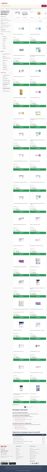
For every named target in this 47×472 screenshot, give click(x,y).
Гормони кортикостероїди (5, 25)
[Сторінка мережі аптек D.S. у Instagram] (33, 463)
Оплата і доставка (32, 456)
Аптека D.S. (2, 9)
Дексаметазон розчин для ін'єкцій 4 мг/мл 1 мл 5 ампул (23, 419)
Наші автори (18, 454)
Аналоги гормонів (4, 18)
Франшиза (17, 451)
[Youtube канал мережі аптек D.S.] (34, 463)
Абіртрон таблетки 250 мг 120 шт (20, 427)
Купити (21, 42)
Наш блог (31, 448)
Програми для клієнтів (33, 451)
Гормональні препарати (15, 9)
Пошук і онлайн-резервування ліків (35, 449)
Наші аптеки (32, 450)
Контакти (17, 455)
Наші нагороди (18, 449)
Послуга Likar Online (33, 457)
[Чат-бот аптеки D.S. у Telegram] (36, 463)
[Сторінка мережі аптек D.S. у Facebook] (31, 463)
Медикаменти (8, 9)
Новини (17, 450)
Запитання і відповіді (33, 455)
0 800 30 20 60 (4, 451)
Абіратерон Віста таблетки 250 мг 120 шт (21, 428)
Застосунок (31, 454)
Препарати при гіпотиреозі (6, 31)
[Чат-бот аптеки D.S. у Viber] (38, 463)
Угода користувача (18, 457)
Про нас (17, 448)
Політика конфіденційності (20, 456)
